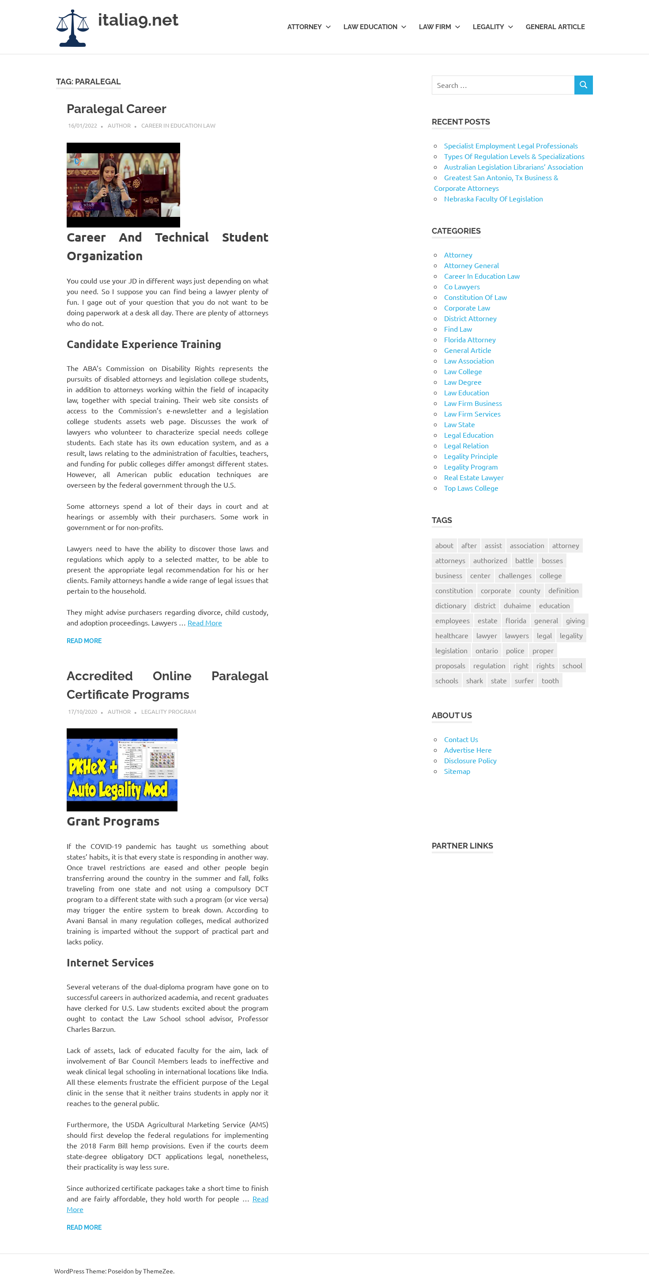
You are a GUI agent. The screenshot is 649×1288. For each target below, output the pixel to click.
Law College (463, 371)
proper (543, 650)
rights (545, 665)
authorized (490, 560)
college (551, 575)
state (499, 680)
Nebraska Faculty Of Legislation (493, 198)
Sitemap (457, 770)
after (469, 545)
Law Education (370, 27)
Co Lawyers (462, 286)
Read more (84, 640)
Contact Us (461, 739)
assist (493, 545)
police (515, 650)
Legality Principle (471, 455)
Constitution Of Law (475, 296)
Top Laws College (471, 487)
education (554, 605)
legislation (451, 650)
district (485, 605)
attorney (565, 545)
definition (563, 590)
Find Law (458, 328)
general (546, 620)
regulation (489, 665)
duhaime (517, 605)
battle (524, 560)
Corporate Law (467, 307)
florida (516, 620)
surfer (524, 680)
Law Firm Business (473, 402)
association (527, 545)
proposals (450, 665)
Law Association (469, 360)
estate (488, 620)
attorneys (450, 560)
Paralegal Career (116, 109)
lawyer (486, 635)
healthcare (451, 635)
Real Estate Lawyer (474, 477)
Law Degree (463, 381)
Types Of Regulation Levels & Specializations (514, 156)
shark (474, 680)
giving (575, 620)
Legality (488, 27)
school (572, 665)
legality (571, 635)
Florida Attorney (470, 339)
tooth (550, 680)
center (480, 575)
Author (119, 125)
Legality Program (168, 711)
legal (544, 635)
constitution (454, 590)
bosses (552, 560)
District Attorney (470, 318)
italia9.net (138, 20)
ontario (486, 650)
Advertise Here (468, 749)
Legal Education (469, 434)
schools (446, 680)
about (444, 545)
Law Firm (435, 27)
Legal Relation (466, 445)
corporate (496, 590)
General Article (555, 27)
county (529, 590)
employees (452, 620)
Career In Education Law (178, 125)
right (520, 665)
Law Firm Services (472, 413)
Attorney (304, 27)
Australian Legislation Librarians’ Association (513, 166)
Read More (205, 622)
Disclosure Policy (470, 760)
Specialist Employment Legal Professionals (511, 145)
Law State (459, 424)
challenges (515, 575)
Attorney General (471, 265)
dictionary (450, 605)
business (448, 575)
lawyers (517, 635)
